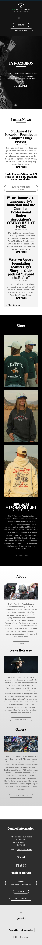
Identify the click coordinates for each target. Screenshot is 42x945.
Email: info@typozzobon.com (21, 883)
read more (21, 167)
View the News (21, 719)
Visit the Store (21, 556)
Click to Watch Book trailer (21, 188)
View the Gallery (21, 796)
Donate (21, 25)
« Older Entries (13, 305)
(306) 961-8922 (24, 849)
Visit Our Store (21, 30)
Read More (21, 643)
